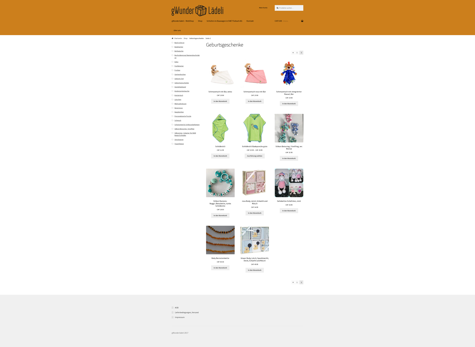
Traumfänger (179, 144)
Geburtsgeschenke (182, 83)
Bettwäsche (179, 51)
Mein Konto (263, 8)
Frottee (177, 70)
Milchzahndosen (180, 104)
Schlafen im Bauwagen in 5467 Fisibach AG (224, 21)
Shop (200, 21)
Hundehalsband (180, 87)
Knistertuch (179, 95)
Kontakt (250, 21)
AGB (176, 307)
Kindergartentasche (182, 91)
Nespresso (179, 108)
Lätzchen (178, 99)
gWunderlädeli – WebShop (183, 21)
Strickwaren (179, 139)
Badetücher (179, 47)
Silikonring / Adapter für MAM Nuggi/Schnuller (185, 134)
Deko (176, 62)
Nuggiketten (179, 112)
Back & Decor (179, 43)
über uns (177, 30)
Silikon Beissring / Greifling (184, 129)
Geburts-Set (179, 79)
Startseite (178, 38)
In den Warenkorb (220, 101)
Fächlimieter (179, 66)
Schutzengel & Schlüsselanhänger (187, 124)
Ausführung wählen (254, 156)
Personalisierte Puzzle (183, 116)
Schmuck (178, 120)
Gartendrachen (180, 74)
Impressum (180, 317)
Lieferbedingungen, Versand (187, 312)
